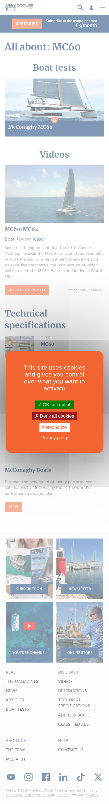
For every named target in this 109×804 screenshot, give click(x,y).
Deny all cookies (56, 416)
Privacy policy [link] (54, 437)
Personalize (54, 427)
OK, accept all (57, 404)
